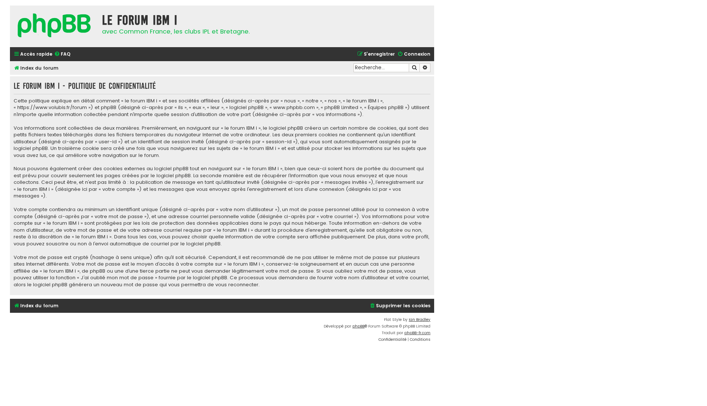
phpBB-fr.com (417, 333)
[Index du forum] (54, 26)
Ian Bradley (419, 319)
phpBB (358, 326)
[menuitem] (62, 54)
